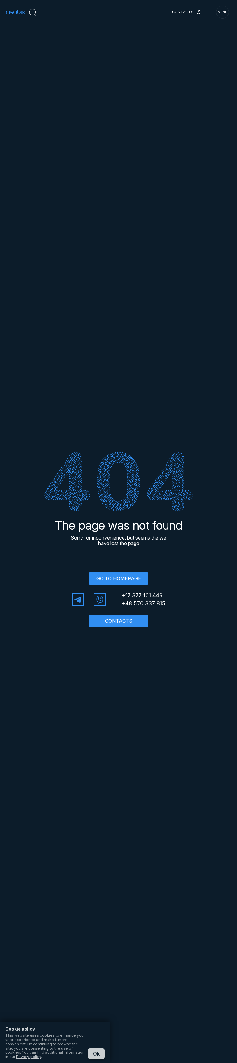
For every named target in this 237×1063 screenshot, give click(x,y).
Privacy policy (28, 1056)
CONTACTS (118, 621)
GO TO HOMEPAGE (118, 578)
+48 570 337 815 (143, 603)
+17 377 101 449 (142, 595)
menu (222, 12)
